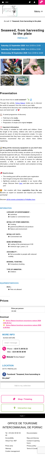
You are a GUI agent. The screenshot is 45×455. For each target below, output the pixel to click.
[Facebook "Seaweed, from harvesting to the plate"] (22, 376)
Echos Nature (20, 103)
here (20, 183)
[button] (41, 2)
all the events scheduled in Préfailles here (20, 199)
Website (16, 357)
